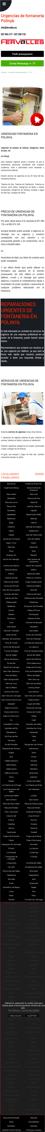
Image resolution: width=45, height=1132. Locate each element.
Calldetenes (34, 531)
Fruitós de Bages (11, 651)
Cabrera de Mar (11, 598)
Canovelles (33, 630)
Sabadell (11, 704)
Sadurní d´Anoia (11, 708)
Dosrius (34, 820)
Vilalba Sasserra (11, 761)
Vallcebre (34, 769)
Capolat (34, 510)
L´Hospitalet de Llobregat (11, 857)
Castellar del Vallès (33, 724)
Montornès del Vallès (11, 871)
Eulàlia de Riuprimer (33, 484)
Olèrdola (33, 1118)
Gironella (33, 844)
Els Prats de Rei (11, 736)
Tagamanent (34, 875)
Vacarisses (33, 773)
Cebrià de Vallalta (34, 586)
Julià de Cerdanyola (34, 622)
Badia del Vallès (33, 573)
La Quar (34, 795)
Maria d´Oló (11, 506)
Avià (33, 879)
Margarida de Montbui (11, 748)
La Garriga (34, 852)
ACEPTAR (31, 1016)
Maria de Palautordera (34, 803)
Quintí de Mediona (33, 659)
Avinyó (11, 610)
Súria (11, 777)
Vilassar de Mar (33, 618)
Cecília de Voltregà (33, 708)
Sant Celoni (34, 799)
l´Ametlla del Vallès (33, 863)
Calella (11, 535)
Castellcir (11, 1126)
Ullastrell (33, 502)
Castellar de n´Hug (33, 728)
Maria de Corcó (11, 502)
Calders (11, 614)
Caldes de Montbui (33, 667)
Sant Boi (33, 590)
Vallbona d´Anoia (11, 773)
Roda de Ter (11, 555)
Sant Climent (11, 799)
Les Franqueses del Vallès (11, 790)
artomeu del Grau (11, 594)
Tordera (33, 824)
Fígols (11, 840)
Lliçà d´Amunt (33, 816)
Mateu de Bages (33, 675)
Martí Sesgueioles (11, 679)
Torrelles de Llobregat (34, 899)
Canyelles (34, 626)
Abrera (11, 828)
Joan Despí (11, 626)
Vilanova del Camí (33, 594)
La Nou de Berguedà (11, 647)
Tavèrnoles (11, 832)
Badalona (11, 606)
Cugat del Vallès (33, 704)
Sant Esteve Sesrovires (11, 700)
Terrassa (11, 740)
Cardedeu (11, 510)
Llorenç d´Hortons (11, 691)
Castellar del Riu (11, 728)
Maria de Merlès (33, 808)
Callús (11, 531)
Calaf (34, 720)
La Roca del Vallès (11, 795)
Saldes (11, 781)
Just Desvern (33, 691)
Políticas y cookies (33, 1130)
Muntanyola (33, 614)
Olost (34, 895)
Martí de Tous (11, 683)
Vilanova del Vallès (11, 582)
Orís (33, 891)
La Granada (11, 852)
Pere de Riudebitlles (33, 671)
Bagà (11, 522)
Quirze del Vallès (33, 655)
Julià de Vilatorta (34, 506)
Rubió (33, 543)
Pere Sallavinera (33, 663)
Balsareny (11, 518)
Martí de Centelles (33, 683)
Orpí (11, 756)
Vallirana (33, 765)
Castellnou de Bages (11, 887)
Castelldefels (33, 1122)
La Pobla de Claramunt (33, 643)
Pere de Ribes (11, 675)
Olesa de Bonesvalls (11, 1118)
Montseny (11, 618)
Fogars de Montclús (11, 836)
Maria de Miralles (11, 808)
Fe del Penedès (11, 744)
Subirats (33, 777)
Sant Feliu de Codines (34, 695)
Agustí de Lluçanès (34, 565)
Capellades (11, 514)
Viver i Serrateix (11, 812)
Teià (33, 740)
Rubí (34, 551)
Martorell (33, 494)
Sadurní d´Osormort (11, 716)
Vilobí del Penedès (33, 812)
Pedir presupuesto (22, 53)
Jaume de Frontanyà (11, 539)
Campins (11, 527)
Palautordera (33, 700)
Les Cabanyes (33, 789)
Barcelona (11, 484)
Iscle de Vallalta (33, 539)
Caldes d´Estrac (33, 610)
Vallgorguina (11, 769)
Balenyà (34, 518)
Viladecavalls (11, 602)
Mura (11, 551)
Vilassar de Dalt (11, 578)
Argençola (34, 883)
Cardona (33, 1126)
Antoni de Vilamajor (11, 559)
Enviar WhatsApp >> (21, 63)
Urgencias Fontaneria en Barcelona (17, 72)
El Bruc (11, 820)
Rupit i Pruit (11, 543)
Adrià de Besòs (11, 569)
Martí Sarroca (33, 679)
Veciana (33, 761)
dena (11, 1122)
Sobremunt (33, 748)
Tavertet (33, 828)
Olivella (11, 899)
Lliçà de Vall (11, 816)
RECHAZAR (15, 1016)
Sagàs (33, 887)
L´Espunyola (11, 863)
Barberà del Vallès (33, 514)
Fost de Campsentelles (33, 651)
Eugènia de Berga (11, 488)
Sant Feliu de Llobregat (11, 695)
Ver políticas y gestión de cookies (23, 1010)
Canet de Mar (11, 634)
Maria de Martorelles (11, 803)
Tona (11, 622)
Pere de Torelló (11, 643)
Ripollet (34, 555)
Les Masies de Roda (34, 785)
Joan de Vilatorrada (34, 535)
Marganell (11, 498)
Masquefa (34, 732)
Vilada (33, 716)
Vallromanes (11, 765)
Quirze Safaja (11, 655)
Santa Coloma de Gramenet (34, 489)
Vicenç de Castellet (34, 634)
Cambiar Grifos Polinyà (11, 1130)
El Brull (11, 848)
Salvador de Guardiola (11, 639)
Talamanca (11, 875)
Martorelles (11, 494)
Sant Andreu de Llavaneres (33, 560)
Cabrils (34, 522)
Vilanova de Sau (33, 498)
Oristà (33, 756)
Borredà (11, 879)
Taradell (33, 832)
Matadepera (11, 732)
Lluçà (11, 891)
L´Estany (33, 856)
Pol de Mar (11, 663)
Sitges (11, 752)
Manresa (11, 547)
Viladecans (33, 602)
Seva (34, 752)
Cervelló (11, 867)
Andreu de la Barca (11, 565)
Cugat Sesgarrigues (33, 582)
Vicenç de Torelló (34, 712)
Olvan (11, 895)
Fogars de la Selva (33, 836)
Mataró (11, 573)
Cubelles (11, 824)
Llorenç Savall (33, 687)
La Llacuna (33, 848)
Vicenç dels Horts (11, 712)
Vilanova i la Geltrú (33, 578)
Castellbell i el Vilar (11, 724)
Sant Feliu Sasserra (11, 671)
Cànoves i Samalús (11, 630)
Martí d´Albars (11, 687)
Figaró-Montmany (33, 840)
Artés (11, 883)
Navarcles (34, 547)
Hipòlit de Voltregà (11, 667)
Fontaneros (4, 72)
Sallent (34, 569)
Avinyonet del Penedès (33, 606)
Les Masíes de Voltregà (11, 785)
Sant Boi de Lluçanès (11, 590)
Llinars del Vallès (34, 781)
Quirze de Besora (11, 659)
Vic (11, 720)
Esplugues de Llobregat (11, 844)
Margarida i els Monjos (34, 744)
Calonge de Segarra (34, 527)
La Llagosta (34, 647)
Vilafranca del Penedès (33, 598)
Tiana (34, 736)
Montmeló (34, 871)
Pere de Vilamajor (33, 639)
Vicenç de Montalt (11, 586)
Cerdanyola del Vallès (33, 867)
